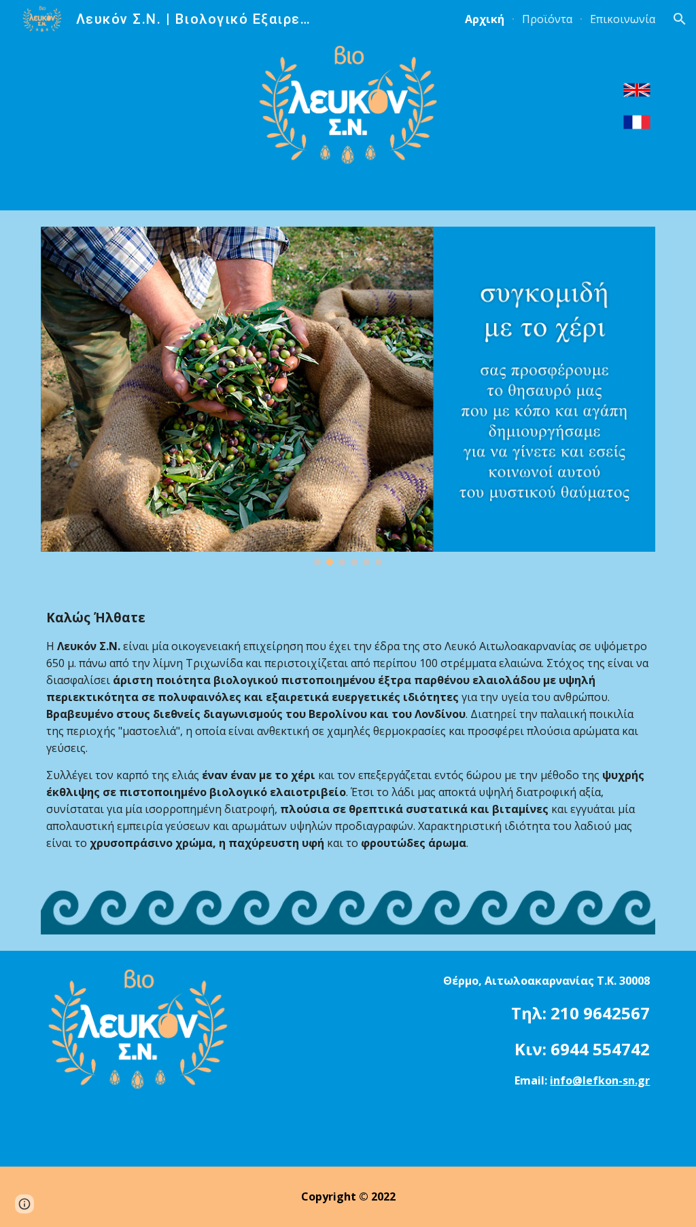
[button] (679, 19)
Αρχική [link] (484, 19)
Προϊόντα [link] (547, 19)
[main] (348, 744)
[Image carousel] (348, 396)
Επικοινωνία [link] (622, 19)
